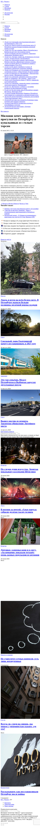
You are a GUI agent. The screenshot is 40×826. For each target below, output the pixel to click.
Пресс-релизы (8, 806)
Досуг (3, 505)
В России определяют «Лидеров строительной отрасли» (17, 107)
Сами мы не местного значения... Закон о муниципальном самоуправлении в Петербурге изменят (19, 212)
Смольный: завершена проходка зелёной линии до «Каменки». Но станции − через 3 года (20, 77)
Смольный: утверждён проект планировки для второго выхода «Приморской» (21, 84)
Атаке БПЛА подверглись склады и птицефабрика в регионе (18, 104)
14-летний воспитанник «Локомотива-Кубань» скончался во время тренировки (19, 232)
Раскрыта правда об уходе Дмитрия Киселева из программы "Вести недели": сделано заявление (20, 222)
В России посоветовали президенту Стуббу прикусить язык (18, 229)
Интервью (7, 8)
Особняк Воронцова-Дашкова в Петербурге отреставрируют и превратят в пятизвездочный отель (21, 94)
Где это (3, 720)
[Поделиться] (3, 823)
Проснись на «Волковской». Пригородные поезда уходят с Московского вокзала (21, 74)
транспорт (4, 376)
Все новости (5, 111)
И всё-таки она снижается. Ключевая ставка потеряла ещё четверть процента (21, 100)
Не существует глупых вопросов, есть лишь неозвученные (20, 660)
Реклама (7, 14)
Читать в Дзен (23, 203)
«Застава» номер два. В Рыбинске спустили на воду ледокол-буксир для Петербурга (21, 57)
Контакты (7, 803)
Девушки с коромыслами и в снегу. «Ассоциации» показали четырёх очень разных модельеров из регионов (20, 552)
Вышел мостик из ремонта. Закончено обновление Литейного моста (20, 54)
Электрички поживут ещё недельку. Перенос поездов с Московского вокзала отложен (20, 61)
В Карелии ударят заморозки (13, 234)
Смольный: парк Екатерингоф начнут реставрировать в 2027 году (19, 42)
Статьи (6, 6)
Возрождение (5, 787)
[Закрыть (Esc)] (1, 823)
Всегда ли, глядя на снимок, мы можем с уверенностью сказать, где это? (18, 726)
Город (2, 337)
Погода (3, 296)
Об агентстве (8, 13)
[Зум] (7, 823)
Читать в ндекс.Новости (11, 203)
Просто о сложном (7, 655)
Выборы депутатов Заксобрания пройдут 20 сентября (21, 209)
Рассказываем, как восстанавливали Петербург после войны (19, 792)
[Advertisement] (20, 581)
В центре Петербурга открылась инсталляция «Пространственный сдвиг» (21, 97)
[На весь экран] (5, 823)
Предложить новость (7, 431)
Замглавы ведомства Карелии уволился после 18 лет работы (20, 227)
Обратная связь (9, 804)
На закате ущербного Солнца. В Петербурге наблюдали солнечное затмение (18, 67)
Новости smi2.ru (6, 239)
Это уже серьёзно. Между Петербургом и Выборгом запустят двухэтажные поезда (21, 51)
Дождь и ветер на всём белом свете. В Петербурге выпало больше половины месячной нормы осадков (20, 46)
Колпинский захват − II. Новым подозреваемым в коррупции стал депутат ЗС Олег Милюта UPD (20, 216)
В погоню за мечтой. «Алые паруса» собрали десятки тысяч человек (19, 510)
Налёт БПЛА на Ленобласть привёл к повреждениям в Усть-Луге (19, 64)
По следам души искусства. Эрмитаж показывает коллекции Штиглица (19, 470)
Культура (3, 465)
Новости (7, 4)
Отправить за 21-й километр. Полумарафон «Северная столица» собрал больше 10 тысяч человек (21, 71)
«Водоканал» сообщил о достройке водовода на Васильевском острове (19, 87)
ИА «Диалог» (5, 1)
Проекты (7, 9)
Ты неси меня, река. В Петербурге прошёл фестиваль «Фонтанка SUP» (21, 90)
